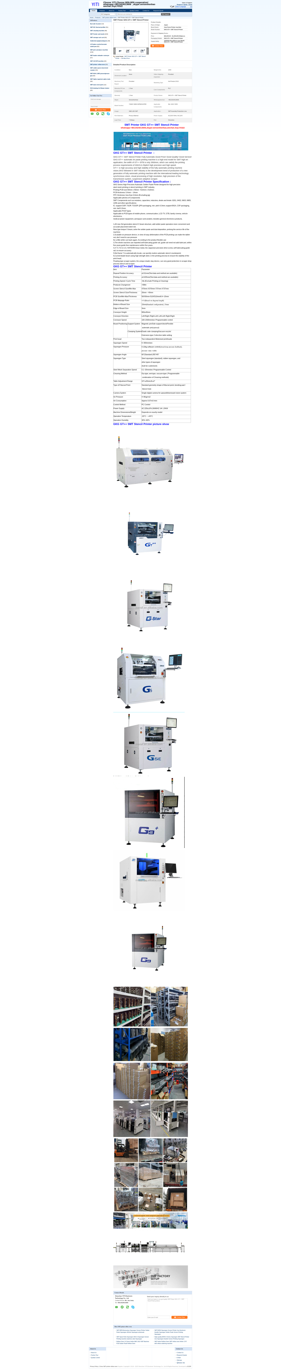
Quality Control (134, 10)
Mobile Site (181, 1363)
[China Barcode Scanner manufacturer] (96, 4)
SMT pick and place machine (99, 50)
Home (93, 10)
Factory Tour (122, 10)
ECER (189, 1366)
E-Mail (179, 1357)
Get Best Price (125, 58)
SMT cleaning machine (97, 30)
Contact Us (146, 10)
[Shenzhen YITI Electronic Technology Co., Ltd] (191, 7)
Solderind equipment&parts (98, 41)
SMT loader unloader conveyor (99, 55)
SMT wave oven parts (97, 85)
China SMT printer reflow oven (108, 1366)
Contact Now (102, 110)
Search (166, 14)
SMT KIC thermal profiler (97, 27)
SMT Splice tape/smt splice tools (100, 79)
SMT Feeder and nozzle (97, 34)
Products (102, 10)
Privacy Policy (94, 1366)
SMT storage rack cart (97, 37)
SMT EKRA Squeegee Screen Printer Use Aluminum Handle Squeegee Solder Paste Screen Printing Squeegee (170, 1332)
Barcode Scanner (95, 24)
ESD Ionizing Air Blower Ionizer (99, 88)
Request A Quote (182, 4)
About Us (111, 10)
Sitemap (179, 1360)
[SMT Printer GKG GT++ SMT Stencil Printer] (131, 35)
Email (190, 4)
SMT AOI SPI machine (97, 61)
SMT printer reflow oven (109, 17)
